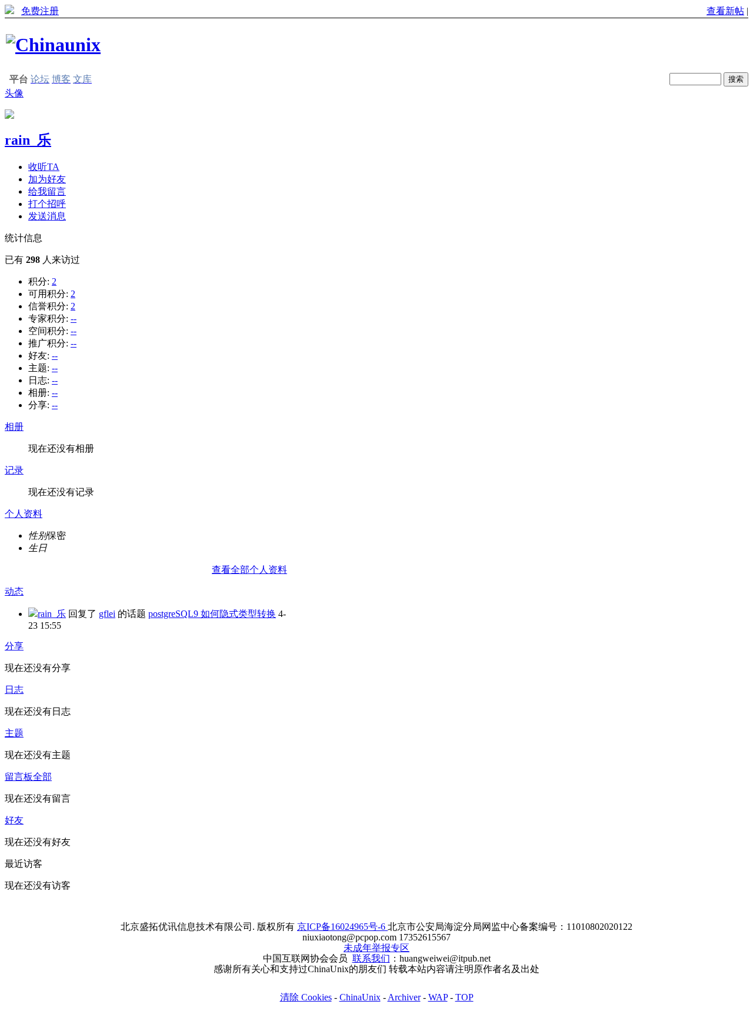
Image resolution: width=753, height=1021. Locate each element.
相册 (14, 427)
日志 (14, 690)
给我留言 (47, 191)
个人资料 (23, 514)
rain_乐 (28, 140)
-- (73, 318)
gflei (107, 614)
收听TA (43, 167)
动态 (14, 591)
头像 (14, 93)
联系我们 (371, 958)
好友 (14, 820)
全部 (42, 777)
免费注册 (40, 11)
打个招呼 (47, 204)
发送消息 (47, 216)
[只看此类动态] (33, 614)
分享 (14, 646)
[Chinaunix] (53, 44)
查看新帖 (725, 11)
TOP (464, 997)
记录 (14, 470)
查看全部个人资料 (249, 570)
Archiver (404, 997)
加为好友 (47, 179)
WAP (438, 997)
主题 (14, 733)
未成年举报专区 (376, 948)
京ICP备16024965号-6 (342, 927)
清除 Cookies (306, 997)
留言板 (19, 777)
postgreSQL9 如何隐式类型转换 (212, 614)
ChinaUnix (360, 997)
